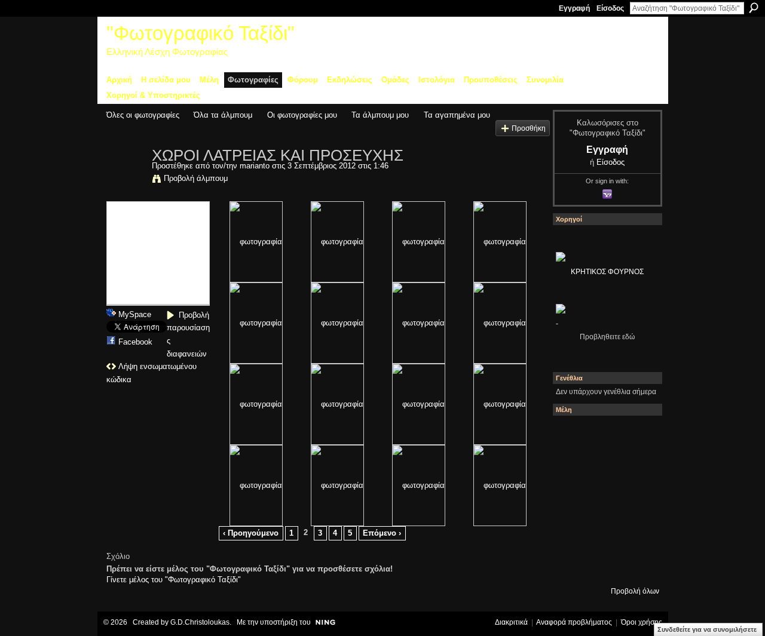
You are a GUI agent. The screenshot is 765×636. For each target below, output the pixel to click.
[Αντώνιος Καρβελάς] (604, 564)
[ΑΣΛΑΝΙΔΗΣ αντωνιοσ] (572, 500)
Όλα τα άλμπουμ (223, 114)
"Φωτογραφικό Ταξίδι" (200, 33)
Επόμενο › (382, 533)
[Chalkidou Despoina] (572, 467)
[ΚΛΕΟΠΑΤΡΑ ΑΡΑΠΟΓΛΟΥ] (604, 500)
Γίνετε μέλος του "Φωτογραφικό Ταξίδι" (173, 579)
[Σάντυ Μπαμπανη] (636, 532)
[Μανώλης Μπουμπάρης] (572, 532)
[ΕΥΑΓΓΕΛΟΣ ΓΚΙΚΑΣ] (604, 532)
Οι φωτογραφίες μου (302, 114)
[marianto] (125, 180)
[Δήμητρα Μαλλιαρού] (636, 435)
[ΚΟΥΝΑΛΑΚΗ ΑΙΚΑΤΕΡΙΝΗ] (572, 435)
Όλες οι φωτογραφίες (142, 114)
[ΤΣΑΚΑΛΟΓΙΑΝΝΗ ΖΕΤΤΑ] (572, 564)
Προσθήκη (529, 128)
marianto (255, 165)
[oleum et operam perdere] (604, 435)
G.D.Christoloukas (200, 622)
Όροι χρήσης (641, 622)
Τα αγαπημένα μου (457, 114)
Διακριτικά (511, 622)
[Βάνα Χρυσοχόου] (604, 467)
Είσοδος (610, 8)
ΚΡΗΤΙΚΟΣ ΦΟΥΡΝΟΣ (607, 272)
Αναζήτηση (753, 7)
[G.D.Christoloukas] (636, 564)
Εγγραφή (574, 8)
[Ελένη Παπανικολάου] (636, 500)
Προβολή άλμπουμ (196, 178)
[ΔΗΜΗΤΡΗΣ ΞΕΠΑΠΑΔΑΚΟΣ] (636, 467)
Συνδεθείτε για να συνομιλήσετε (707, 629)
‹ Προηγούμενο (251, 533)
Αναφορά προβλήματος (574, 622)
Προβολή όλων (635, 591)
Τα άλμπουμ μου (380, 114)
